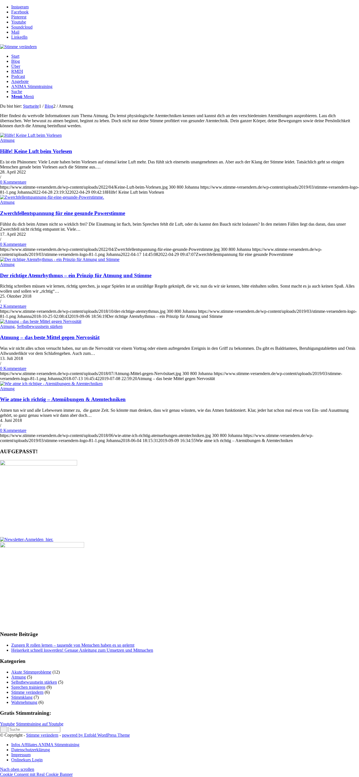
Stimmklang (22, 697)
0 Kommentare (13, 182)
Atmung (7, 140)
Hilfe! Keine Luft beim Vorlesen (36, 151)
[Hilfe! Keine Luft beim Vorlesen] (31, 135)
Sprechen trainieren (28, 687)
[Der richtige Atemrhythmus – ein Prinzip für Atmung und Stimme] (59, 259)
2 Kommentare (13, 306)
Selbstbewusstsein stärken (40, 326)
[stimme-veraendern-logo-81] (18, 46)
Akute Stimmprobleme (31, 672)
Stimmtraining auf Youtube (39, 723)
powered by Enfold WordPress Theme (96, 735)
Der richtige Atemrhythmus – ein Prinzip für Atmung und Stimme (75, 275)
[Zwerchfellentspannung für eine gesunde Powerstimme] (52, 197)
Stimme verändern (27, 692)
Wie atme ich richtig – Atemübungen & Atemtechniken (63, 399)
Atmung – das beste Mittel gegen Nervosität (50, 337)
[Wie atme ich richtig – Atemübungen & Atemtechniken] (51, 383)
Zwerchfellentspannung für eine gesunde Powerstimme (62, 213)
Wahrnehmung (24, 702)
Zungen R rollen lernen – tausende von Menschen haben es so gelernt (72, 645)
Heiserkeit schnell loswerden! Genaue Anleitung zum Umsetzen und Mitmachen (82, 650)
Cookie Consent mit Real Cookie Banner (36, 774)
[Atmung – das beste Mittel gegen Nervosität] (40, 321)
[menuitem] (185, 56)
